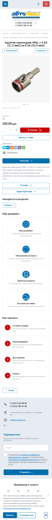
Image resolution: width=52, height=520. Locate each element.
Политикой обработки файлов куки (17, 508)
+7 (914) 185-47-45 (23, 25)
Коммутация (34, 33)
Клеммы (45, 33)
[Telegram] (15, 147)
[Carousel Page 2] (28, 104)
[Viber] (19, 147)
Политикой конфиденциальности (23, 460)
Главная (5, 33)
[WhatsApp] (23, 147)
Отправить (25, 472)
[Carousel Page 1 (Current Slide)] (24, 104)
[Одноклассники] (12, 147)
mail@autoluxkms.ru (18, 420)
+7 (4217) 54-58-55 (23, 23)
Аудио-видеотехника (19, 33)
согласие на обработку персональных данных (24, 456)
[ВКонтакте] (8, 147)
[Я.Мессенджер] (4, 147)
